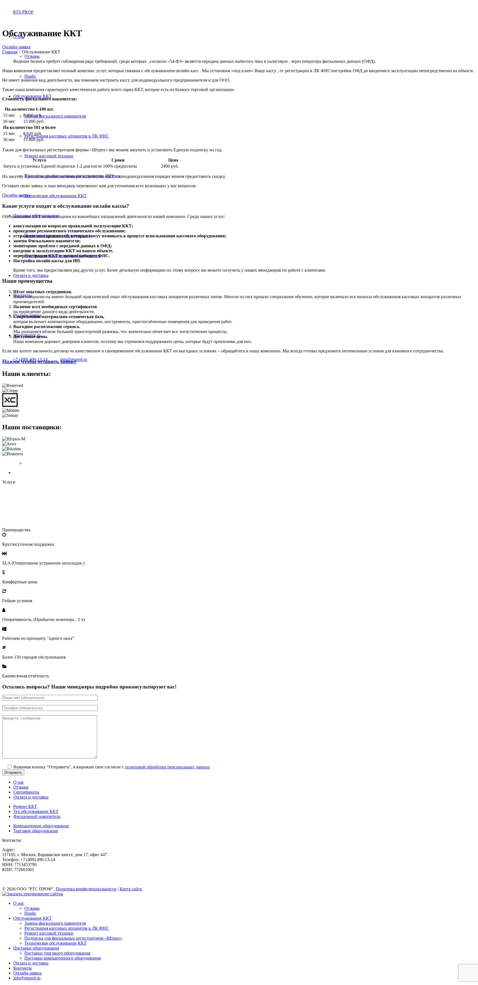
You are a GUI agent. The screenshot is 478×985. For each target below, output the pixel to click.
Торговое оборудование (35, 830)
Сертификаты (26, 792)
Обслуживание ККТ (32, 96)
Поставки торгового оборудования (57, 953)
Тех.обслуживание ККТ (35, 811)
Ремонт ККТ (25, 806)
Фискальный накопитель (36, 816)
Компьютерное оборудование (41, 825)
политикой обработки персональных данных (167, 767)
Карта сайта (130, 889)
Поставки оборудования (36, 948)
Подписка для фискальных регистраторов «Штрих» (73, 938)
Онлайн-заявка (16, 47)
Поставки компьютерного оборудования (62, 958)
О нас (18, 782)
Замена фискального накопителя (55, 116)
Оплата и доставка (30, 275)
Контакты (22, 968)
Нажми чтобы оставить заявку (39, 361)
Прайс (30, 76)
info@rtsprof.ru (26, 978)
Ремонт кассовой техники (48, 156)
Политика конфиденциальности (86, 889)
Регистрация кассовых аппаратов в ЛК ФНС (66, 136)
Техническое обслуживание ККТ (55, 195)
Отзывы (32, 56)
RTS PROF (23, 12)
